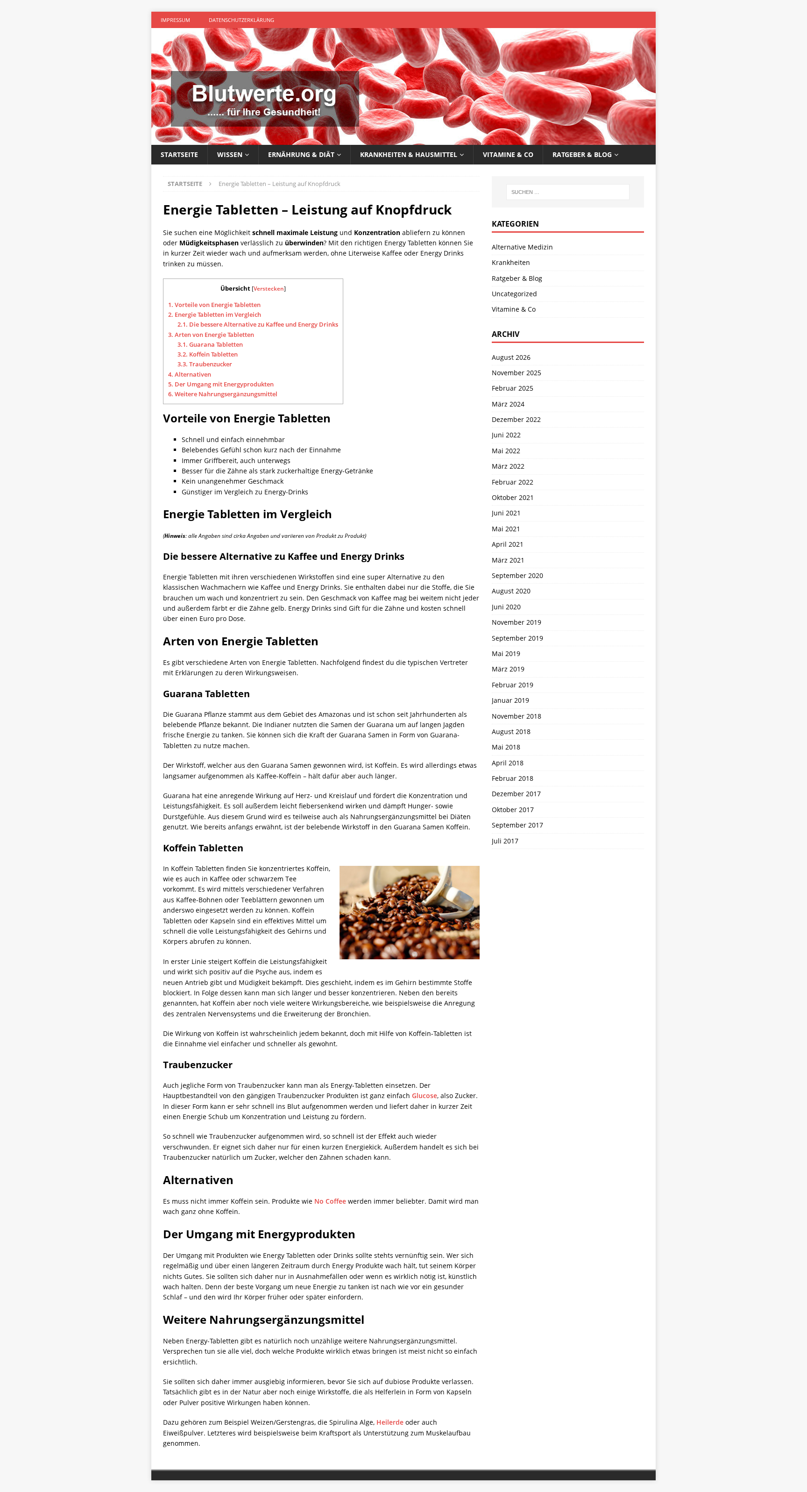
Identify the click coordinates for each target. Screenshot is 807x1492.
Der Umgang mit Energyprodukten (221, 384)
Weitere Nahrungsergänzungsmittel (222, 394)
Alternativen (189, 374)
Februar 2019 (512, 684)
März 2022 (508, 466)
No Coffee (330, 1201)
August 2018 (511, 731)
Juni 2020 (506, 606)
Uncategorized (514, 293)
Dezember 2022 (516, 419)
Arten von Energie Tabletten (211, 334)
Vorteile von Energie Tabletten (214, 304)
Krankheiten (511, 262)
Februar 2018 (512, 778)
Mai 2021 (506, 528)
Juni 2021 (506, 512)
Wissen (229, 154)
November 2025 (516, 372)
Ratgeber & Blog (582, 154)
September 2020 (517, 575)
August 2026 (511, 357)
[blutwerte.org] (403, 139)
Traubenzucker (204, 364)
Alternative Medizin (522, 247)
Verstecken (269, 289)
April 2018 (508, 762)
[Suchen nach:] (568, 192)
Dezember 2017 (516, 793)
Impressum (175, 19)
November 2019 (516, 622)
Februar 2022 (512, 482)
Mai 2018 (506, 746)
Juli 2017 (505, 840)
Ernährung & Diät (301, 154)
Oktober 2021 (513, 497)
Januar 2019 (510, 700)
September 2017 (517, 825)
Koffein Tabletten (207, 354)
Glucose (424, 1095)
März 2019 (508, 668)
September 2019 (517, 638)
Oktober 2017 (513, 809)
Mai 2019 (506, 653)
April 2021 (508, 544)
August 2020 (511, 590)
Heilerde (390, 1422)
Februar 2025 (512, 388)
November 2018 (516, 716)
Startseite (179, 154)
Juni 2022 (506, 434)
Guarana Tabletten (210, 344)
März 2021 (508, 560)
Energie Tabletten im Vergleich (214, 314)
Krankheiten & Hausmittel (408, 154)
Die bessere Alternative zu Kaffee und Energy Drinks (257, 324)
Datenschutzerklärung (241, 19)
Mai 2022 (506, 450)
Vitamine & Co (508, 154)
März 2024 (508, 404)
